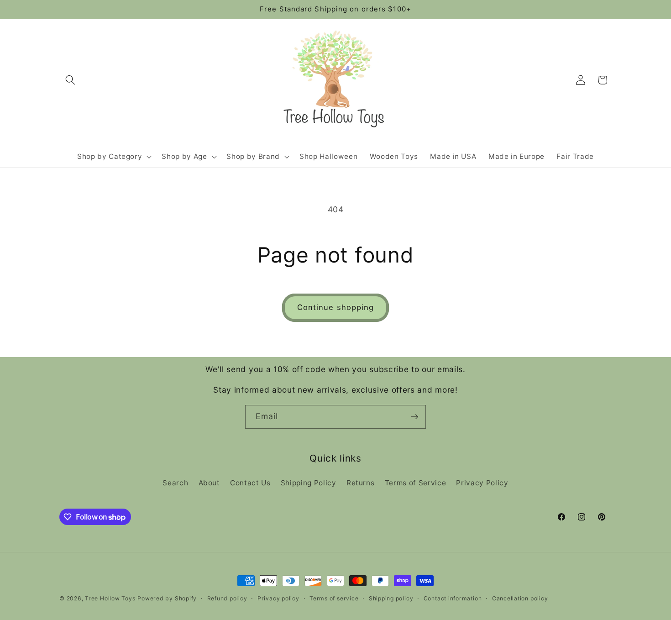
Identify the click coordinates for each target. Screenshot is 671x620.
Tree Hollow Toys (110, 598)
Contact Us (250, 482)
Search (175, 482)
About (209, 482)
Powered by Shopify (167, 598)
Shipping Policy (308, 482)
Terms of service (333, 598)
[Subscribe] (414, 417)
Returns (360, 482)
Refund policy (227, 598)
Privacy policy (278, 598)
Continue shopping (335, 307)
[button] (70, 80)
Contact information (453, 598)
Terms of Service (415, 482)
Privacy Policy (482, 482)
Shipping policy (391, 598)
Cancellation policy (520, 598)
